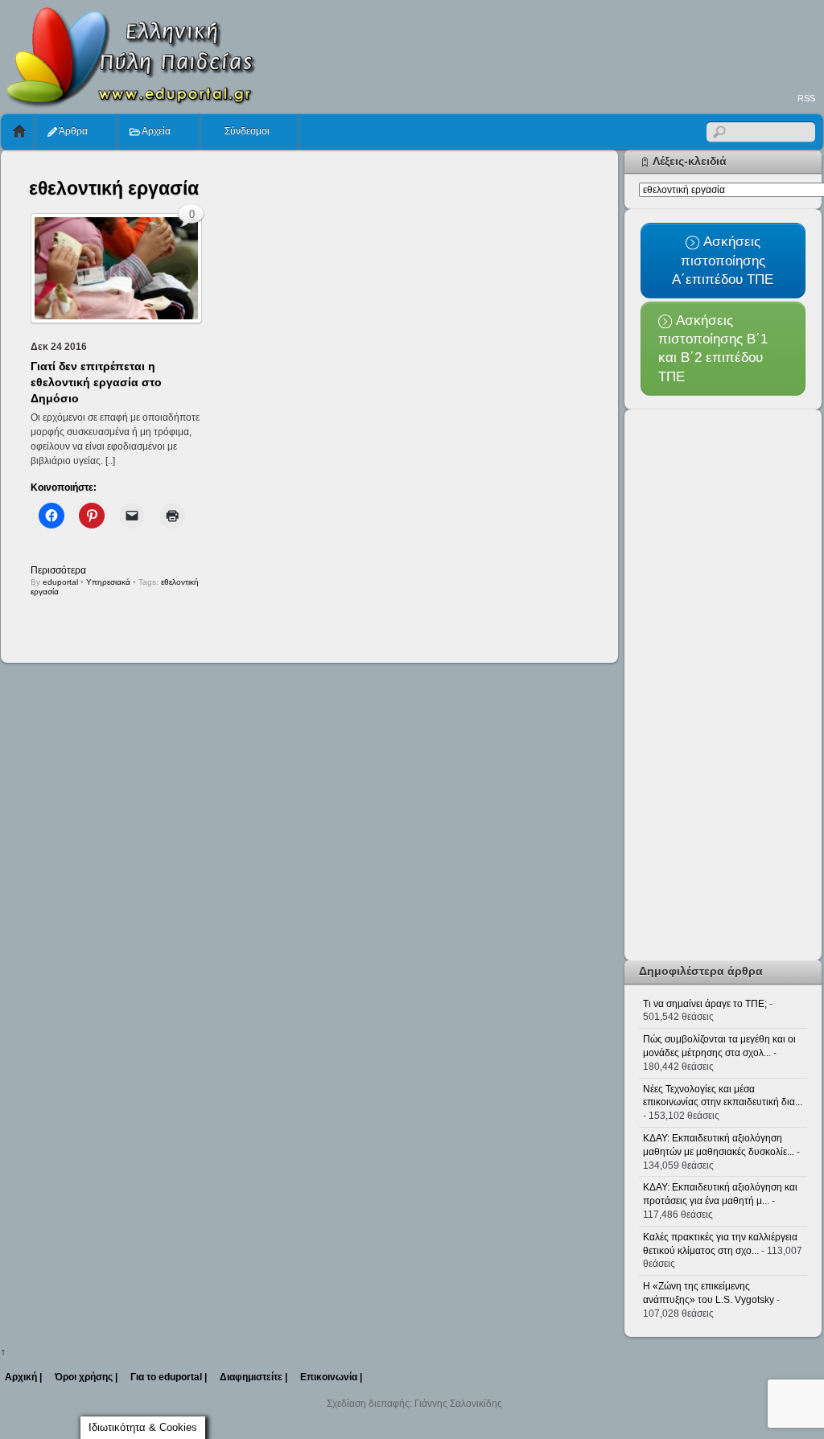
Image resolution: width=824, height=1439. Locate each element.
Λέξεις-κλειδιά (690, 160)
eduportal (60, 582)
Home (19, 131)
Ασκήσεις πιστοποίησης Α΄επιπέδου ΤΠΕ (722, 260)
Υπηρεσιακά (108, 582)
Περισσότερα (58, 570)
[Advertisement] (530, 45)
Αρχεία (155, 131)
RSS (806, 98)
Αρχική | (23, 1377)
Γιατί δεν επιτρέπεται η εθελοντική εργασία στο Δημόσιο (96, 382)
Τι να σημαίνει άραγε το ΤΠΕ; (705, 1003)
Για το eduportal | (168, 1377)
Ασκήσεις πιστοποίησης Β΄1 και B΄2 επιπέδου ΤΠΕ (713, 348)
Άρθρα (72, 131)
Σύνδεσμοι (246, 131)
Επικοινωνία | (331, 1377)
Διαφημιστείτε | (253, 1377)
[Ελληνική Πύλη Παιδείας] (129, 103)
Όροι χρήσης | (86, 1377)
